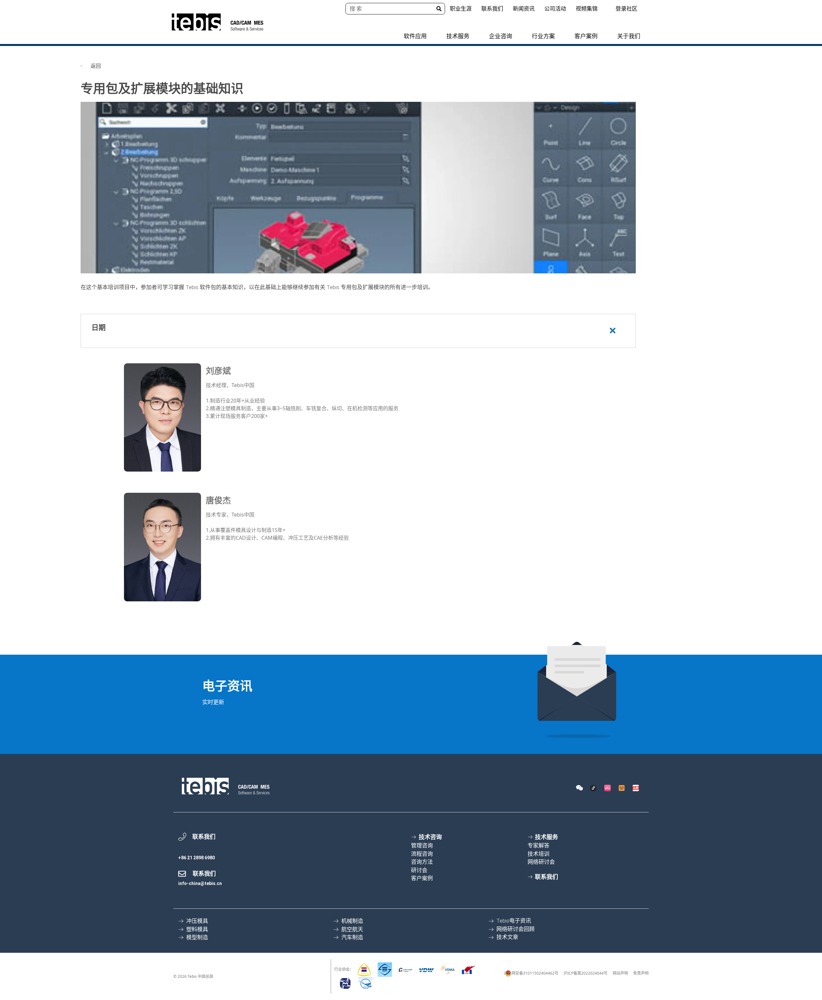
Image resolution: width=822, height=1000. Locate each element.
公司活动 (555, 8)
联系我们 (492, 8)
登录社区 (626, 8)
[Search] (439, 8)
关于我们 (628, 36)
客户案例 (586, 36)
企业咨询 (500, 36)
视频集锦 (587, 8)
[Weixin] (579, 788)
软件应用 (415, 36)
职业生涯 (461, 8)
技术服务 (457, 36)
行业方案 (543, 36)
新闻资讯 (524, 8)
